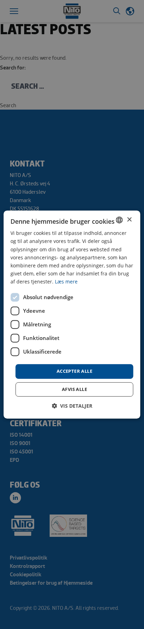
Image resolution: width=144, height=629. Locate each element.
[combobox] (119, 219)
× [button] (129, 219)
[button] (72, 406)
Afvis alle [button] (74, 389)
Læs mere (66, 281)
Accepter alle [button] (74, 371)
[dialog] (71, 314)
